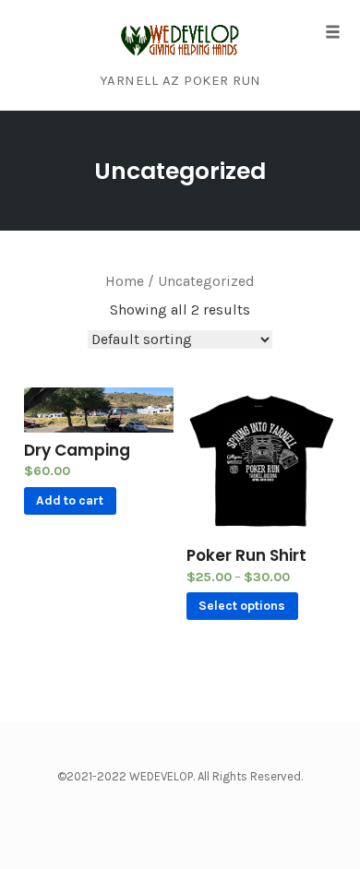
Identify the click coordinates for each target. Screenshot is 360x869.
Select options (241, 606)
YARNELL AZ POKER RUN (180, 80)
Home (124, 281)
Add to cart (69, 500)
